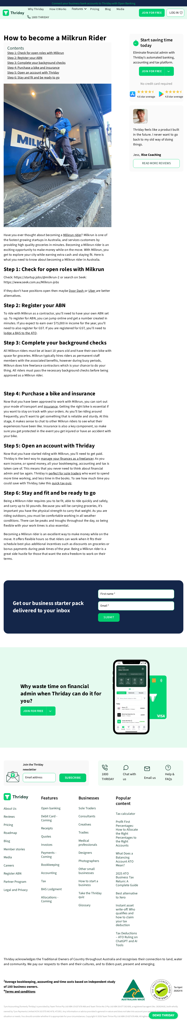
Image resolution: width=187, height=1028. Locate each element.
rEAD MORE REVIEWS (156, 163)
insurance (51, 406)
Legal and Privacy (16, 890)
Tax (43, 881)
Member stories (14, 849)
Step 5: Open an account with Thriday (33, 72)
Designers (85, 852)
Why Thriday (36, 9)
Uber (92, 291)
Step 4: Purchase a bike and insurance (33, 67)
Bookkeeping (50, 864)
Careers (9, 865)
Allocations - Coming (49, 899)
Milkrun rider (72, 235)
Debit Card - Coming (49, 818)
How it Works (57, 9)
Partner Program (15, 881)
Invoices (46, 844)
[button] (79, 9)
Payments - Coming (48, 854)
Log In (174, 13)
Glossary (84, 905)
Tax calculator (125, 813)
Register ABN (13, 873)
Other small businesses (87, 871)
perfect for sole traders (65, 473)
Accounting (49, 873)
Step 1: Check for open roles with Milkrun (35, 53)
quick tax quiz (62, 483)
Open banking (50, 808)
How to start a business (88, 883)
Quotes (46, 836)
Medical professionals (88, 842)
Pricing (94, 9)
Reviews (9, 816)
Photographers (89, 861)
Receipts (47, 828)
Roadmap (10, 833)
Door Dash (77, 291)
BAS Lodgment (51, 889)
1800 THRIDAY (40, 17)
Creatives (85, 824)
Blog (108, 9)
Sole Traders (87, 808)
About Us (10, 808)
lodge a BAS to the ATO (20, 333)
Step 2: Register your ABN (24, 58)
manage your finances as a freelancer (67, 458)
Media (120, 9)
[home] (13, 12)
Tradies (84, 832)
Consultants (87, 816)
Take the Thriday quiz (90, 895)
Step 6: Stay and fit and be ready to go (33, 77)
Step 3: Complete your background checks (36, 63)
